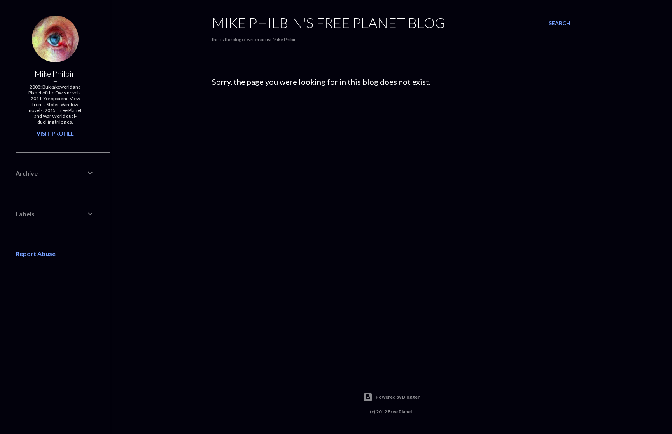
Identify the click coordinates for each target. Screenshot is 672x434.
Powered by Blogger (398, 397)
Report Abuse (36, 253)
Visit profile (55, 133)
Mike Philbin (55, 73)
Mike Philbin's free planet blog (328, 22)
